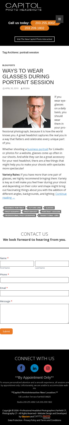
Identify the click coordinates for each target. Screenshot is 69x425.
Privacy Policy (30, 420)
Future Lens (35, 207)
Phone (4, 274)
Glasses (50, 207)
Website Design (45, 413)
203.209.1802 (34, 28)
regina (26, 88)
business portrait (37, 149)
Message (6, 301)
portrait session (51, 211)
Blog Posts (8, 65)
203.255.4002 (45, 23)
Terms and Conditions (51, 420)
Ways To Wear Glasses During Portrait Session (28, 76)
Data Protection (15, 420)
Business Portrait (14, 207)
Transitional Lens (49, 215)
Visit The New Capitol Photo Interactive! (34, 39)
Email (4, 287)
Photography (12, 211)
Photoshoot (31, 211)
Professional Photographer (20, 215)
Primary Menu (59, 19)
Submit (6, 331)
